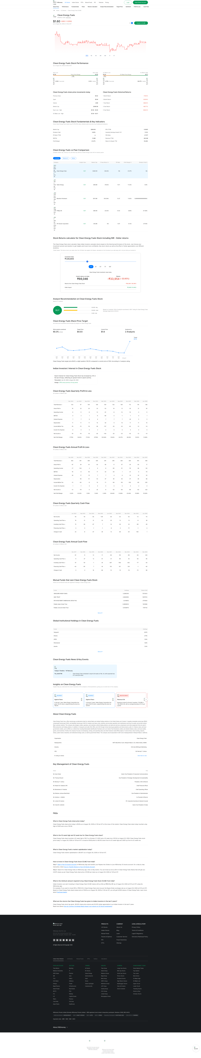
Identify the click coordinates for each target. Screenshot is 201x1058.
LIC (54, 996)
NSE (67, 1019)
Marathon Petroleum (62, 198)
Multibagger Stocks (122, 983)
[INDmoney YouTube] (63, 940)
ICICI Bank (55, 981)
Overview (56, 158)
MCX (74, 1019)
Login (128, 2)
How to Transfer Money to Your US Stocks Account (79, 867)
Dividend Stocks (121, 978)
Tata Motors (56, 968)
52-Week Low (136, 981)
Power (70, 983)
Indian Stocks (75, 2)
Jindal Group (104, 993)
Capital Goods (72, 996)
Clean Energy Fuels (62, 171)
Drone (86, 981)
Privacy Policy (136, 927)
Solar (86, 978)
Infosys (55, 983)
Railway (71, 993)
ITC (54, 993)
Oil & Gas (71, 1001)
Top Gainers (136, 970)
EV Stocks (87, 970)
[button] (131, 23)
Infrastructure (72, 986)
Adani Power (56, 988)
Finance (71, 999)
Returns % (65, 158)
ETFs (82, 2)
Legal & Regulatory (137, 933)
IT (69, 970)
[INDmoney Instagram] (67, 940)
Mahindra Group (105, 983)
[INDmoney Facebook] (54, 940)
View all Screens (121, 986)
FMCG (70, 978)
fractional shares (62, 892)
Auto (70, 976)
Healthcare (72, 1004)
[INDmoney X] (60, 940)
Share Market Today (138, 968)
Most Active (136, 976)
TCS (54, 978)
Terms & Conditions (137, 930)
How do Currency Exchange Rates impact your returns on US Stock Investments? (88, 906)
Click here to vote (142, 755)
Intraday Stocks (137, 993)
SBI (54, 976)
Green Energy (88, 973)
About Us (119, 927)
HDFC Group (104, 981)
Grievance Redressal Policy (140, 936)
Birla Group (104, 978)
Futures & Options (106, 936)
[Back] (54, 10)
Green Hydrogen (89, 983)
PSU (70, 991)
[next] (146, 699)
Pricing (107, 2)
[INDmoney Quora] (73, 940)
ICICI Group (104, 991)
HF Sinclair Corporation (62, 223)
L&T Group (104, 986)
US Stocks (67, 2)
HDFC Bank (56, 973)
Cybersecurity (88, 986)
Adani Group (104, 970)
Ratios (73, 158)
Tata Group (104, 968)
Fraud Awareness (122, 940)
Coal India (55, 1001)
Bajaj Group (104, 976)
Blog (118, 930)
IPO (95, 2)
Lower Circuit (136, 986)
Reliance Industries (58, 970)
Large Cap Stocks (121, 968)
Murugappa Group (106, 996)
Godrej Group (104, 988)
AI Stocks (87, 968)
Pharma (71, 973)
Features (101, 2)
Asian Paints (56, 1004)
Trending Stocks (137, 988)
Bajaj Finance (56, 986)
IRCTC (54, 991)
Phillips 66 (59, 210)
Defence (71, 981)
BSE (70, 1019)
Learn (118, 933)
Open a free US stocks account (67, 864)
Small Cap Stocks (121, 973)
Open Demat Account (140, 2)
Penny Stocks (120, 976)
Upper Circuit (136, 983)
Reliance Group (105, 973)
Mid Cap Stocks (121, 970)
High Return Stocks (122, 981)
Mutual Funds (88, 2)
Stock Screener (121, 988)
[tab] (58, 959)
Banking (71, 968)
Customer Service (122, 936)
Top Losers (136, 973)
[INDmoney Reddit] (70, 940)
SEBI (63, 1019)
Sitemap (119, 943)
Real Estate (72, 988)
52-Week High (136, 978)
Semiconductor (89, 976)
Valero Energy (60, 184)
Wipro (54, 999)
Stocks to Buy (136, 991)
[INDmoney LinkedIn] (57, 940)
